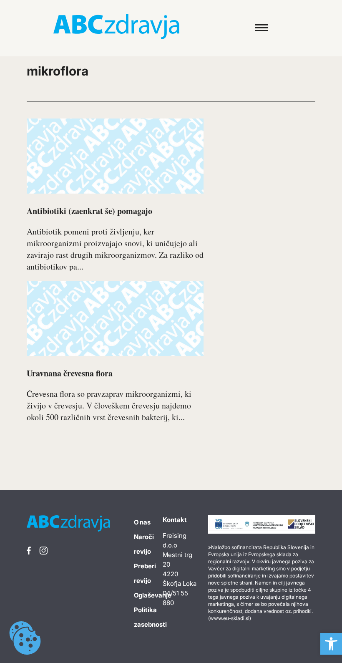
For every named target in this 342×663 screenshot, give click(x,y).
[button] (331, 644)
